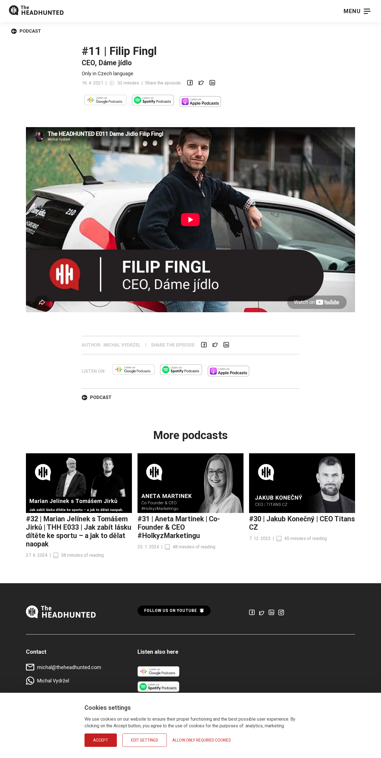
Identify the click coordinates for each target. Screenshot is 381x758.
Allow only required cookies (201, 740)
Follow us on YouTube (170, 610)
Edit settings (144, 740)
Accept (100, 740)
